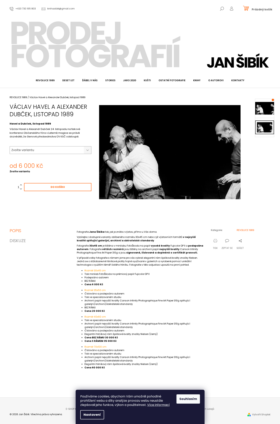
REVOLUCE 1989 (245, 230)
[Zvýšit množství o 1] (21, 185)
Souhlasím (188, 399)
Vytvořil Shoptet (261, 414)
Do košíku (58, 187)
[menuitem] (45, 80)
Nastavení (92, 414)
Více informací (158, 405)
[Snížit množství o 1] (21, 189)
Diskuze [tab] (18, 240)
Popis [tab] (15, 230)
